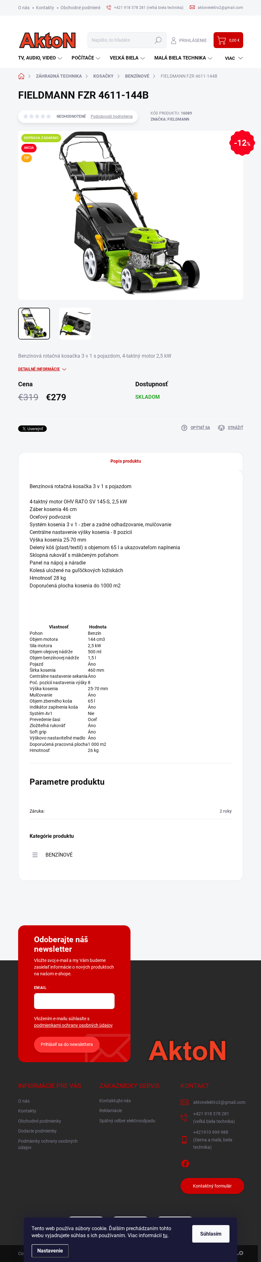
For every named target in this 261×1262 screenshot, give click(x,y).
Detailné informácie (39, 369)
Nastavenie (50, 1251)
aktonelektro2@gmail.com (219, 1102)
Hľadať (158, 40)
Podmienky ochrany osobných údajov (48, 1144)
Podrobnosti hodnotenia (112, 116)
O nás (24, 7)
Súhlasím (211, 1234)
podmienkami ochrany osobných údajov (73, 1025)
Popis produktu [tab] (125, 461)
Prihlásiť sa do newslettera (67, 1044)
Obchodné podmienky (81, 7)
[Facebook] (185, 1162)
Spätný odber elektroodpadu (127, 1120)
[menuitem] (41, 58)
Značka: (170, 119)
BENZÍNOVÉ (59, 855)
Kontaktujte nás (115, 1100)
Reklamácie (110, 1110)
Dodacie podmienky (37, 1130)
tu (165, 1235)
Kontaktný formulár (212, 1185)
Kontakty (45, 7)
